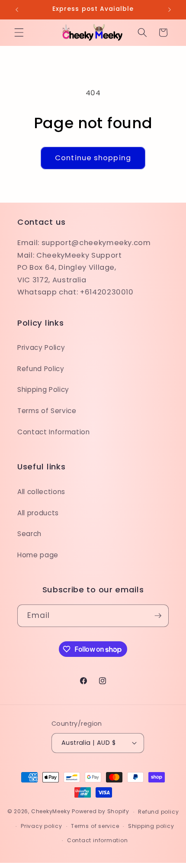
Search (29, 533)
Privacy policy (41, 826)
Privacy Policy (41, 347)
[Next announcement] (169, 9)
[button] (19, 32)
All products (38, 512)
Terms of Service (47, 410)
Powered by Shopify (100, 811)
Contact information (97, 840)
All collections (41, 491)
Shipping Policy (43, 389)
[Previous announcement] (16, 9)
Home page (37, 554)
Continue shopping (93, 158)
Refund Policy (40, 368)
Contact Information (53, 431)
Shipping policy (151, 826)
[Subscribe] (158, 615)
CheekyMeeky (50, 811)
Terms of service (95, 826)
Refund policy (158, 811)
